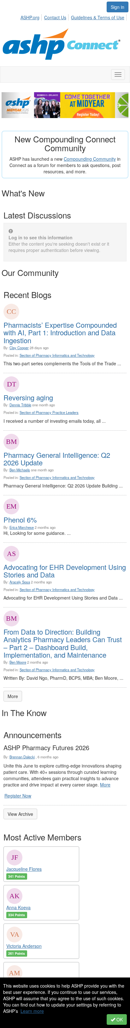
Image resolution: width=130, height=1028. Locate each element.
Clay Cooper (19, 347)
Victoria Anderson (24, 946)
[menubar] (74, 16)
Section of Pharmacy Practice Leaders (49, 412)
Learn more (32, 1011)
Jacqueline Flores (24, 869)
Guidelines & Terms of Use (97, 17)
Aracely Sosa (19, 581)
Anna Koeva (18, 907)
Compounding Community (90, 159)
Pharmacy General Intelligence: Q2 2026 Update (56, 458)
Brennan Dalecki (22, 756)
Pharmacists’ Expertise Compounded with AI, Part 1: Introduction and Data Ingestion (60, 332)
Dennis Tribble (20, 404)
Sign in (117, 7)
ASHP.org (30, 17)
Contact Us (55, 17)
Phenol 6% (20, 519)
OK (119, 1019)
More (13, 696)
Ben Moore (17, 662)
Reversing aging (28, 397)
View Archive (20, 814)
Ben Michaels (19, 469)
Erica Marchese (21, 527)
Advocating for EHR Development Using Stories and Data (64, 570)
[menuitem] (32, 16)
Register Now (17, 795)
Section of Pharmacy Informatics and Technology (57, 355)
